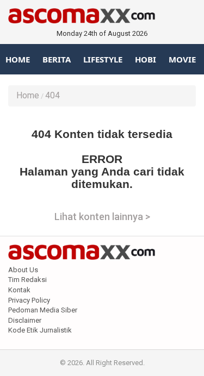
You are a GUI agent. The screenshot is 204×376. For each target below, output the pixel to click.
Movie (182, 59)
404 (52, 95)
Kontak (19, 290)
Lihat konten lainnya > (102, 216)
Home (17, 59)
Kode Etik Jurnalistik (40, 330)
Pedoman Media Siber (42, 310)
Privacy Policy (29, 300)
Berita (56, 59)
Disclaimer (24, 320)
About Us (23, 270)
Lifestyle (102, 59)
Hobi (145, 59)
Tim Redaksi (27, 279)
